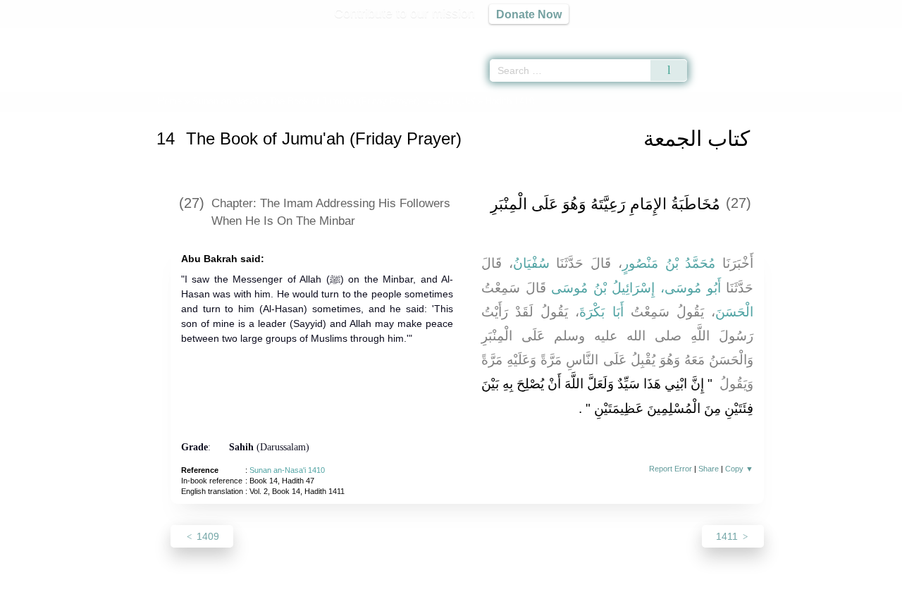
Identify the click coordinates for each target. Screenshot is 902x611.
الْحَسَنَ (734, 311)
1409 (206, 536)
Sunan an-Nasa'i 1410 (287, 470)
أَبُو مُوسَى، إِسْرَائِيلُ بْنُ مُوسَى (635, 287)
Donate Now (529, 14)
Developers (440, 598)
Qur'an (726, 35)
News (340, 598)
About (302, 598)
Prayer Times (818, 35)
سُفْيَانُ (531, 263)
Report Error (670, 468)
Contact (496, 598)
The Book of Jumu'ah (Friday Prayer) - (372, 101)
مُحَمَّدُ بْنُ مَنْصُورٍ (668, 263)
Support (382, 598)
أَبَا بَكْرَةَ (601, 311)
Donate (542, 598)
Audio (867, 35)
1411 (728, 536)
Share (708, 468)
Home (170, 101)
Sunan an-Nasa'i (225, 101)
